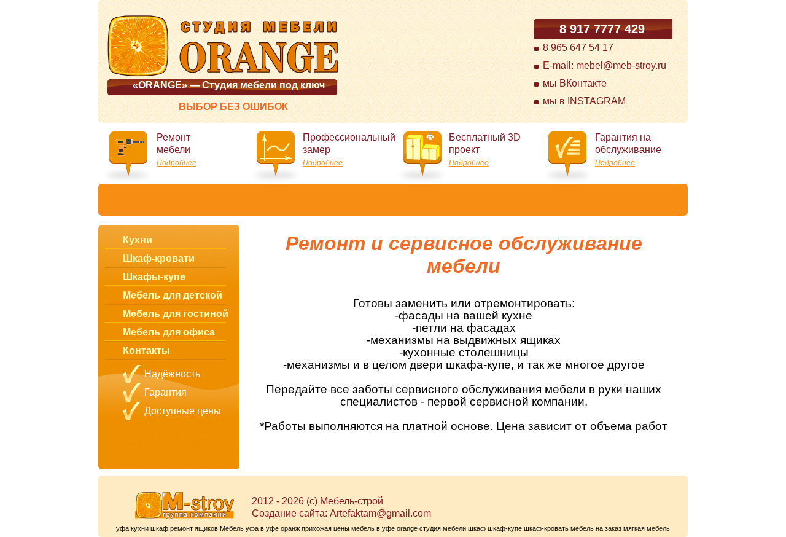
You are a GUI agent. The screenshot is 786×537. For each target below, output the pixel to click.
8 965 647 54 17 (578, 47)
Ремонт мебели (176, 149)
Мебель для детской (172, 295)
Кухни (137, 240)
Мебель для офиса (169, 332)
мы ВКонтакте (575, 83)
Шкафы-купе (154, 277)
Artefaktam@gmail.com (380, 513)
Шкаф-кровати (159, 258)
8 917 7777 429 (602, 29)
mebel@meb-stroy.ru (621, 65)
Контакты (146, 350)
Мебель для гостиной (175, 313)
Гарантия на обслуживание (628, 149)
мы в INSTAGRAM (584, 101)
